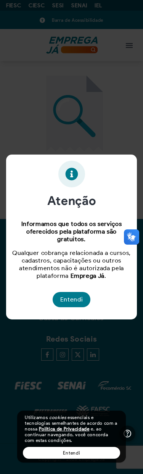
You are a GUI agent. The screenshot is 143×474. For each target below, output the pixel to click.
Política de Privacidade (64, 429)
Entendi (71, 453)
